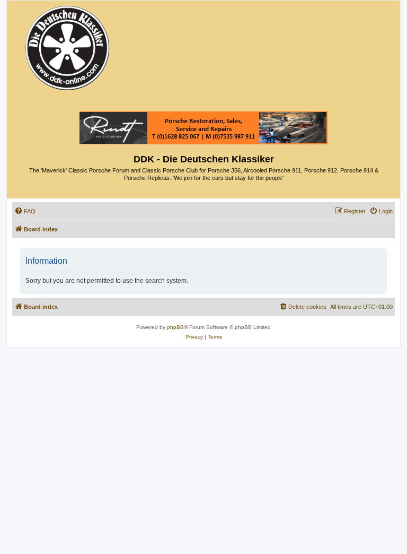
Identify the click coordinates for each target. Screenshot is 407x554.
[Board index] (68, 45)
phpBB (175, 327)
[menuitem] (25, 211)
